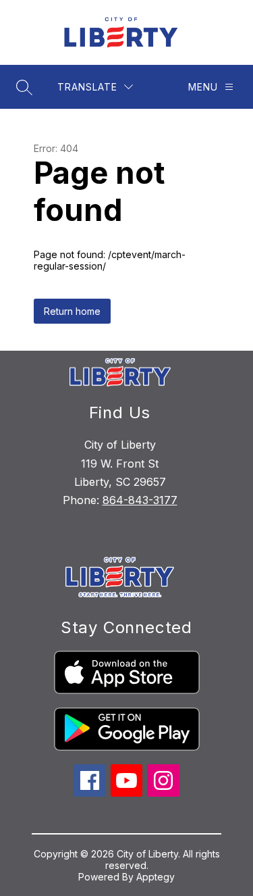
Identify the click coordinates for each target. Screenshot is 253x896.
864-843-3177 (140, 500)
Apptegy (155, 876)
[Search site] (24, 87)
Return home (72, 311)
